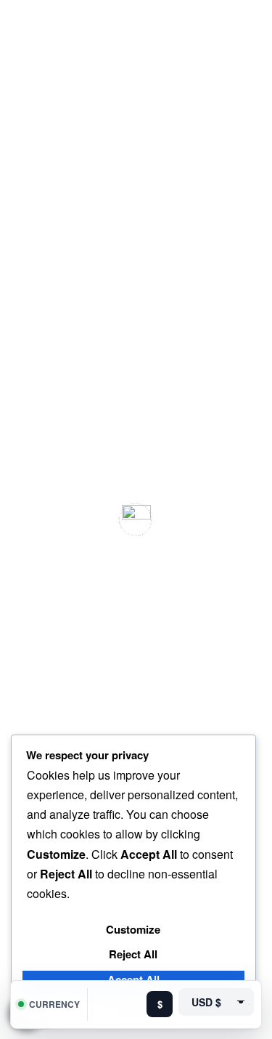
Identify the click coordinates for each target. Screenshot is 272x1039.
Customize (133, 929)
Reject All (133, 954)
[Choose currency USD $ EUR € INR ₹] (216, 1002)
